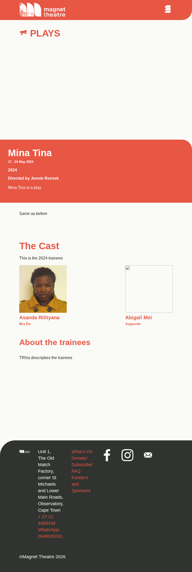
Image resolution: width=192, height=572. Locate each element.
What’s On (82, 451)
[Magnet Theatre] (42, 16)
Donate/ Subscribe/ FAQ (82, 465)
